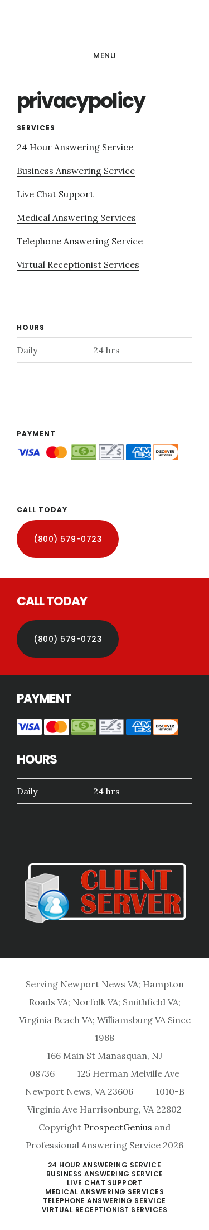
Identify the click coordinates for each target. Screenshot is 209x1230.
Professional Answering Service (104, 24)
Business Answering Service (76, 170)
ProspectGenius (118, 1127)
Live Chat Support (55, 194)
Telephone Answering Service (80, 241)
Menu (104, 55)
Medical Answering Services (76, 217)
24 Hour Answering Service (75, 147)
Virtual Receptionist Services (78, 264)
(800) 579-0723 (67, 539)
